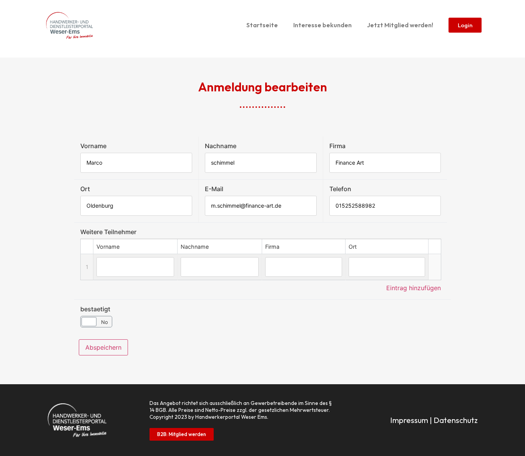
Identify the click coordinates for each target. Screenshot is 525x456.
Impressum (409, 420)
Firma (337, 146)
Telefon (340, 189)
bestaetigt (95, 309)
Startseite (262, 25)
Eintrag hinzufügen (413, 288)
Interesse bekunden (322, 25)
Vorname (93, 146)
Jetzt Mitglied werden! (400, 25)
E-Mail (214, 189)
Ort (85, 189)
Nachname (220, 146)
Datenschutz (456, 420)
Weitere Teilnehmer (108, 232)
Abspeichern (103, 347)
